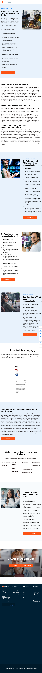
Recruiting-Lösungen (15, 592)
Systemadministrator (36, 468)
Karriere (24, 592)
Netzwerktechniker (36, 462)
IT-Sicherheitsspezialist (26, 466)
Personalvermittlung (15, 590)
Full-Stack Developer (14, 467)
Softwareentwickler (36, 465)
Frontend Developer (14, 463)
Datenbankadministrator (7, 470)
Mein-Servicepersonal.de (29, 670)
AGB (23, 597)
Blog (23, 590)
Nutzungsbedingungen (26, 595)
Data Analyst (4, 465)
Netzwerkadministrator (27, 472)
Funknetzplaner (15, 471)
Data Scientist (5, 468)
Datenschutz (25, 599)
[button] (8, 604)
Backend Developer (6, 462)
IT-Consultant (15, 473)
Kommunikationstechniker (27, 469)
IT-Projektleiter (25, 462)
